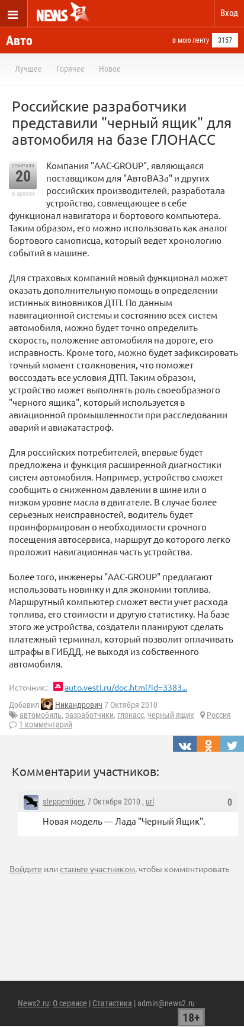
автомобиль (41, 715)
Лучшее (28, 69)
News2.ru (33, 1003)
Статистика (112, 1003)
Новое (110, 69)
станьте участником (97, 868)
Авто (19, 40)
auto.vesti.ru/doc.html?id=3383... (126, 687)
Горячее (70, 69)
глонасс (130, 715)
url (150, 801)
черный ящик (170, 715)
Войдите (25, 868)
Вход (229, 13)
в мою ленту (190, 40)
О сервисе (70, 1003)
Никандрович (78, 705)
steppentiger (63, 801)
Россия (219, 715)
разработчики (89, 715)
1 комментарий (45, 724)
